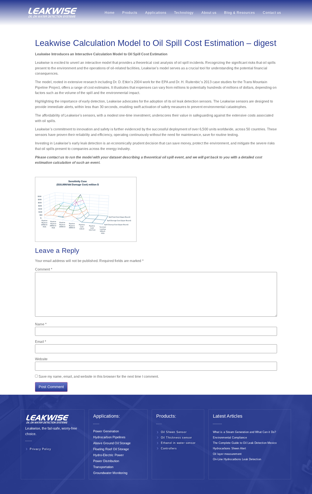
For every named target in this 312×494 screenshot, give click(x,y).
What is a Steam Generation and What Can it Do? (244, 432)
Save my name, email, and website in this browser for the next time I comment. (99, 376)
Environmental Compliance (230, 437)
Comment (43, 269)
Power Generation (106, 431)
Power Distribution (106, 461)
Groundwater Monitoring (110, 473)
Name (40, 324)
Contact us (272, 12)
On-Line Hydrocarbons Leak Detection (237, 459)
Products (129, 12)
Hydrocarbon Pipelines (109, 437)
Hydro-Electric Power (108, 455)
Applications (155, 12)
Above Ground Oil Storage (112, 443)
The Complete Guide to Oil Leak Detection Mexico (245, 442)
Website (41, 359)
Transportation (103, 467)
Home (110, 12)
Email (40, 341)
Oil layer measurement (227, 454)
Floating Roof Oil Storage (111, 449)
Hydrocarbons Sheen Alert (229, 448)
